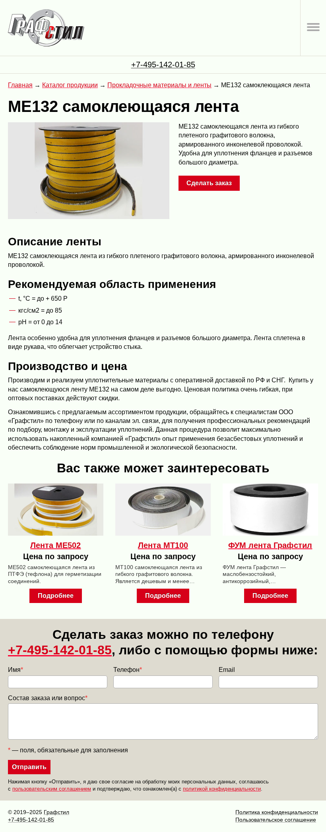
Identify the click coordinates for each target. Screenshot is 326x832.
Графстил (56, 812)
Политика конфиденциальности (276, 812)
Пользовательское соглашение (275, 819)
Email (227, 669)
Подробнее (56, 595)
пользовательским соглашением (51, 789)
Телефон (127, 669)
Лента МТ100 (163, 545)
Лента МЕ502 (55, 545)
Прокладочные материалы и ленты (159, 85)
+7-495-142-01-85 (163, 64)
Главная (20, 85)
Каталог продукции (70, 85)
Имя (15, 669)
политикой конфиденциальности (222, 789)
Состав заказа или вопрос (47, 698)
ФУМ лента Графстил (270, 545)
